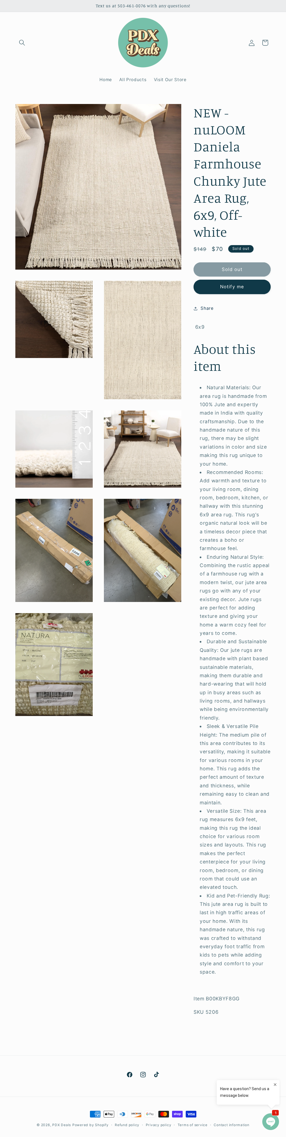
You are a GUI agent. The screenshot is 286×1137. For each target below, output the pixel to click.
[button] (22, 42)
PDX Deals (61, 1125)
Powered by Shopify (90, 1125)
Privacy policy (158, 1125)
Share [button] (207, 308)
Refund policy (127, 1125)
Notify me (232, 286)
